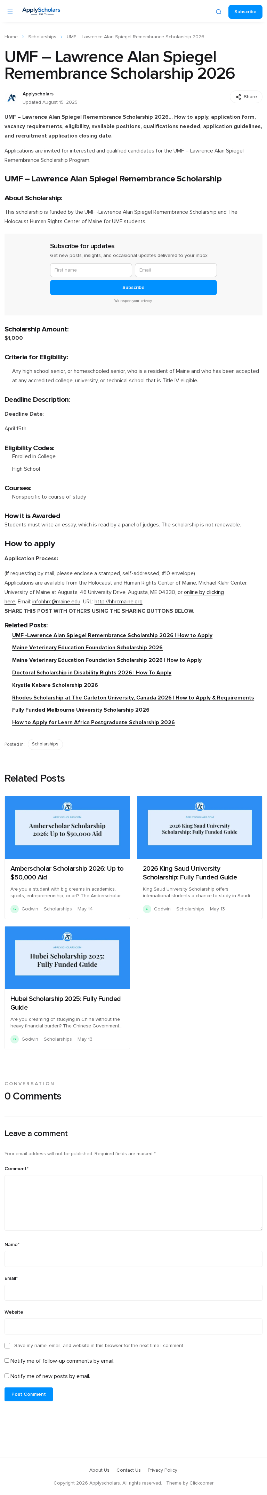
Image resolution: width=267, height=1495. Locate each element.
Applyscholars (38, 94)
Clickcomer (201, 1483)
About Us (99, 1470)
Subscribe (245, 11)
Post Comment (28, 1394)
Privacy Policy (162, 1470)
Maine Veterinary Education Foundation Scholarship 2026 (87, 647)
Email (11, 1278)
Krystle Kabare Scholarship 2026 (55, 685)
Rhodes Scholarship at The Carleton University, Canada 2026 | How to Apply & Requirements (133, 698)
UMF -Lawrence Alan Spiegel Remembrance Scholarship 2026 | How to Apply (112, 635)
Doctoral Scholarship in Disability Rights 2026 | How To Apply (91, 673)
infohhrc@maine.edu (56, 601)
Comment (17, 1168)
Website (14, 1312)
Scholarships (42, 36)
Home (11, 36)
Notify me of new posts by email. (50, 1376)
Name (12, 1244)
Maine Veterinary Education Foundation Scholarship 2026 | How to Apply (107, 660)
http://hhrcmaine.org (119, 601)
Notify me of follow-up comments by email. (62, 1361)
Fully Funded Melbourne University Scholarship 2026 (80, 710)
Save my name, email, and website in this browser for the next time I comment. (99, 1345)
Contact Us (128, 1470)
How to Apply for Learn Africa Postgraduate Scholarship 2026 (93, 722)
